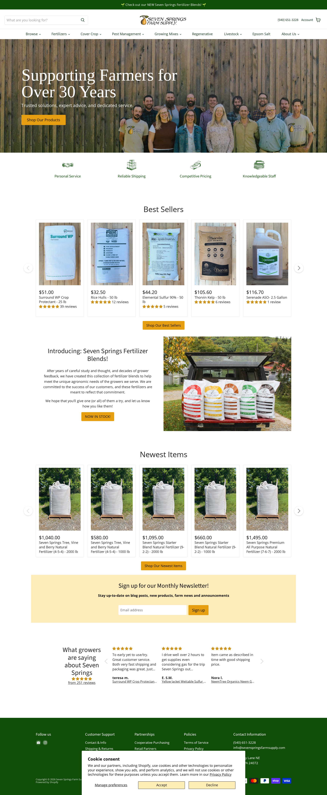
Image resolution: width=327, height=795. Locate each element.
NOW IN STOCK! (98, 416)
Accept (161, 785)
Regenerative (202, 34)
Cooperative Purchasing (152, 742)
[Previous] (28, 268)
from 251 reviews (82, 682)
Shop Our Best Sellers (163, 325)
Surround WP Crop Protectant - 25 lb (54, 299)
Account (307, 20)
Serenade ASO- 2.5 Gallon (266, 297)
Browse (32, 34)
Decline (212, 785)
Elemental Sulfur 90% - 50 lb (162, 299)
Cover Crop (90, 34)
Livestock (232, 34)
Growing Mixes (167, 34)
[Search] (83, 20)
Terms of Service (196, 742)
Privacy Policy (220, 774)
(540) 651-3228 (288, 20)
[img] (81, 679)
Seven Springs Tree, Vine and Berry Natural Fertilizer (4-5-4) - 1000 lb (110, 547)
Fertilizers (59, 34)
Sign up (198, 610)
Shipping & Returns (99, 748)
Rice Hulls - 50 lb (104, 297)
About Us (289, 34)
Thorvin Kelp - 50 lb (210, 297)
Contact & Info (95, 742)
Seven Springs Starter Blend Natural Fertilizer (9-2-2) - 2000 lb (163, 547)
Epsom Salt (261, 34)
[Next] (298, 268)
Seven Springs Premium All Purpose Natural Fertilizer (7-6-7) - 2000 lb (265, 547)
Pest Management (127, 34)
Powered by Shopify (47, 782)
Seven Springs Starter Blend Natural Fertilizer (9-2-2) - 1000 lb (215, 547)
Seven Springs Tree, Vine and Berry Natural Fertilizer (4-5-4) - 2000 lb (58, 547)
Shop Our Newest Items (163, 565)
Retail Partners (145, 748)
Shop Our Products (43, 119)
